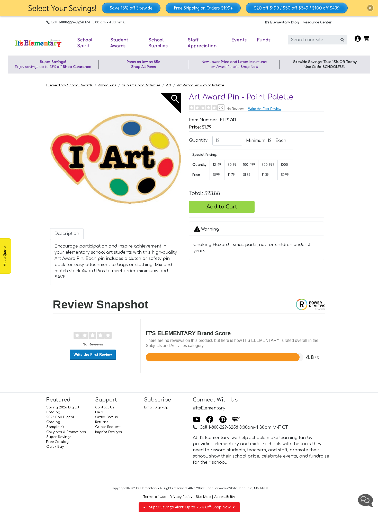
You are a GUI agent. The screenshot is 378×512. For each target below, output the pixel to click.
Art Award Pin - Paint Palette (200, 85)
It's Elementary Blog (282, 22)
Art (168, 85)
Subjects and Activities (141, 85)
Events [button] (239, 40)
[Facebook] (210, 419)
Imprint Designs (108, 432)
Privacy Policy (180, 497)
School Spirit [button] (85, 43)
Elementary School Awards (69, 85)
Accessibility (224, 497)
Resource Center (317, 22)
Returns (101, 422)
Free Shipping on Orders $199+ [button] (203, 8)
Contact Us (104, 407)
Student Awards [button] (119, 43)
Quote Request (108, 427)
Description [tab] (67, 233)
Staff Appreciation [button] (202, 43)
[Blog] (236, 419)
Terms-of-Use (154, 497)
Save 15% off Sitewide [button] (131, 8)
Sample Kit (55, 427)
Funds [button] (264, 40)
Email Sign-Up (156, 407)
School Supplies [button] (158, 43)
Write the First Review (264, 109)
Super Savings (58, 437)
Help (99, 412)
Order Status (106, 417)
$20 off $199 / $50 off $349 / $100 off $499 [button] (297, 8)
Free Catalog (57, 442)
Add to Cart (221, 207)
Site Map (203, 497)
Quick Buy (55, 447)
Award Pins (107, 85)
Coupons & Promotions (66, 432)
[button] (370, 8)
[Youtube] (197, 419)
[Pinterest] (223, 419)
